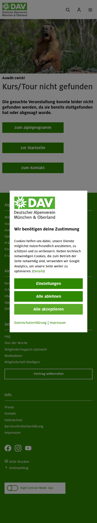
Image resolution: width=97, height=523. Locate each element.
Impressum (58, 322)
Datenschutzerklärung (30, 322)
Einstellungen (48, 283)
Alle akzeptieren (48, 308)
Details (38, 271)
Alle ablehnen (48, 296)
